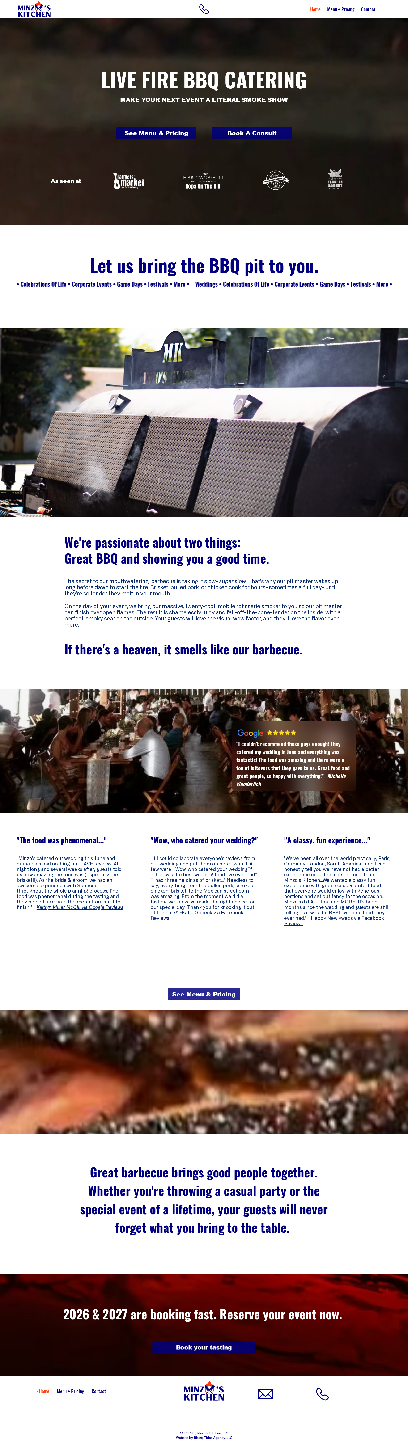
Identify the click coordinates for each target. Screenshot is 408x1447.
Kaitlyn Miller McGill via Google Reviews (80, 907)
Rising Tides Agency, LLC (213, 1437)
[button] (204, 9)
